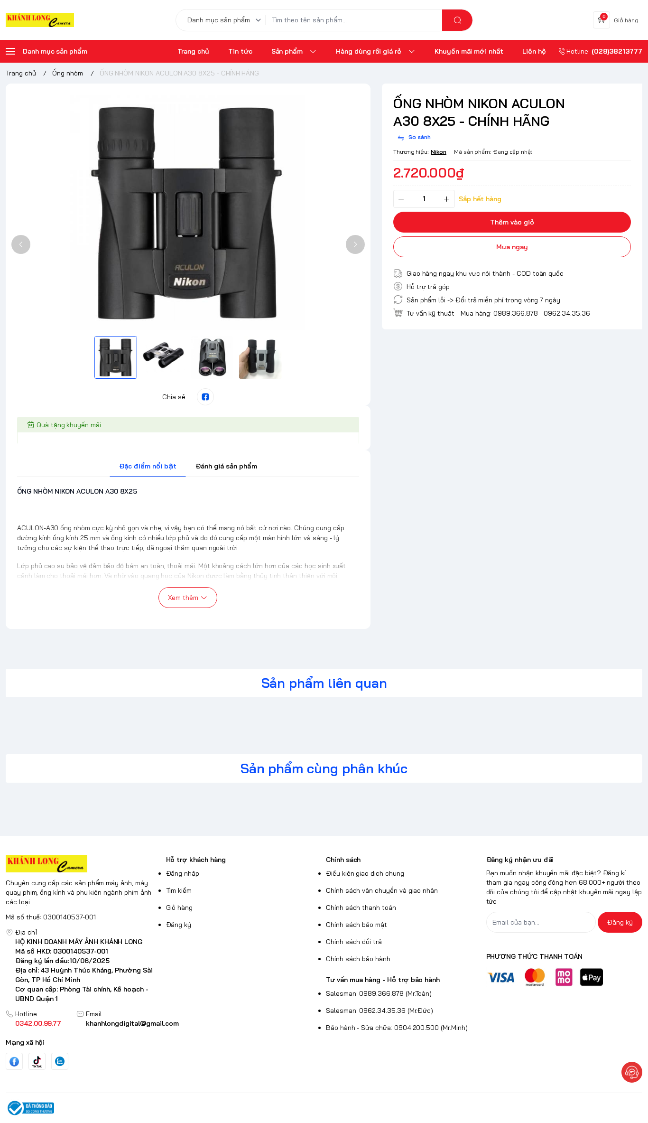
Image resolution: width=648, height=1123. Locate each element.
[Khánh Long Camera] (40, 20)
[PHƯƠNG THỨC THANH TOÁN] (564, 977)
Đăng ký (179, 924)
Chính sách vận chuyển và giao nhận (382, 890)
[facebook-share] (205, 396)
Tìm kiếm (179, 890)
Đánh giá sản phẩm (226, 466)
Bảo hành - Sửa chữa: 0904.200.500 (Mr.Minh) (397, 1027)
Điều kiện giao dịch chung (365, 873)
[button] (20, 244)
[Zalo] (60, 1061)
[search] (457, 20)
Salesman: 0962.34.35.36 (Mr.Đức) (379, 1010)
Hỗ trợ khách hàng (196, 859)
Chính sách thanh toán (361, 907)
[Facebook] (14, 1062)
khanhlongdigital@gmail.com (132, 1023)
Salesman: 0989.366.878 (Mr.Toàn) (379, 993)
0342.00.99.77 (38, 1023)
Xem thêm (183, 597)
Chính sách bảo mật (356, 924)
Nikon (438, 151)
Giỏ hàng (179, 907)
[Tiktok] (37, 1061)
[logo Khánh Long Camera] (84, 863)
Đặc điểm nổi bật (147, 466)
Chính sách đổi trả (354, 941)
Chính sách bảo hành (358, 959)
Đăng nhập (183, 873)
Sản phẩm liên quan (324, 682)
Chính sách (343, 859)
